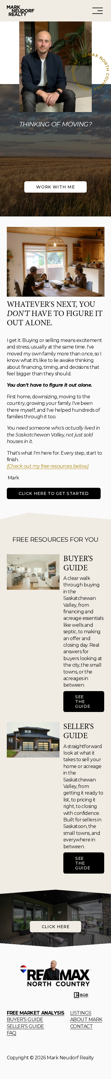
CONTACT (81, 1026)
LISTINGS (80, 1013)
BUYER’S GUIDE (25, 1019)
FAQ (11, 1033)
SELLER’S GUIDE (25, 1026)
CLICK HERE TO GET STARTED (54, 493)
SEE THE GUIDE (82, 701)
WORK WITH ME (55, 187)
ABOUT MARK (86, 1019)
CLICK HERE (56, 926)
